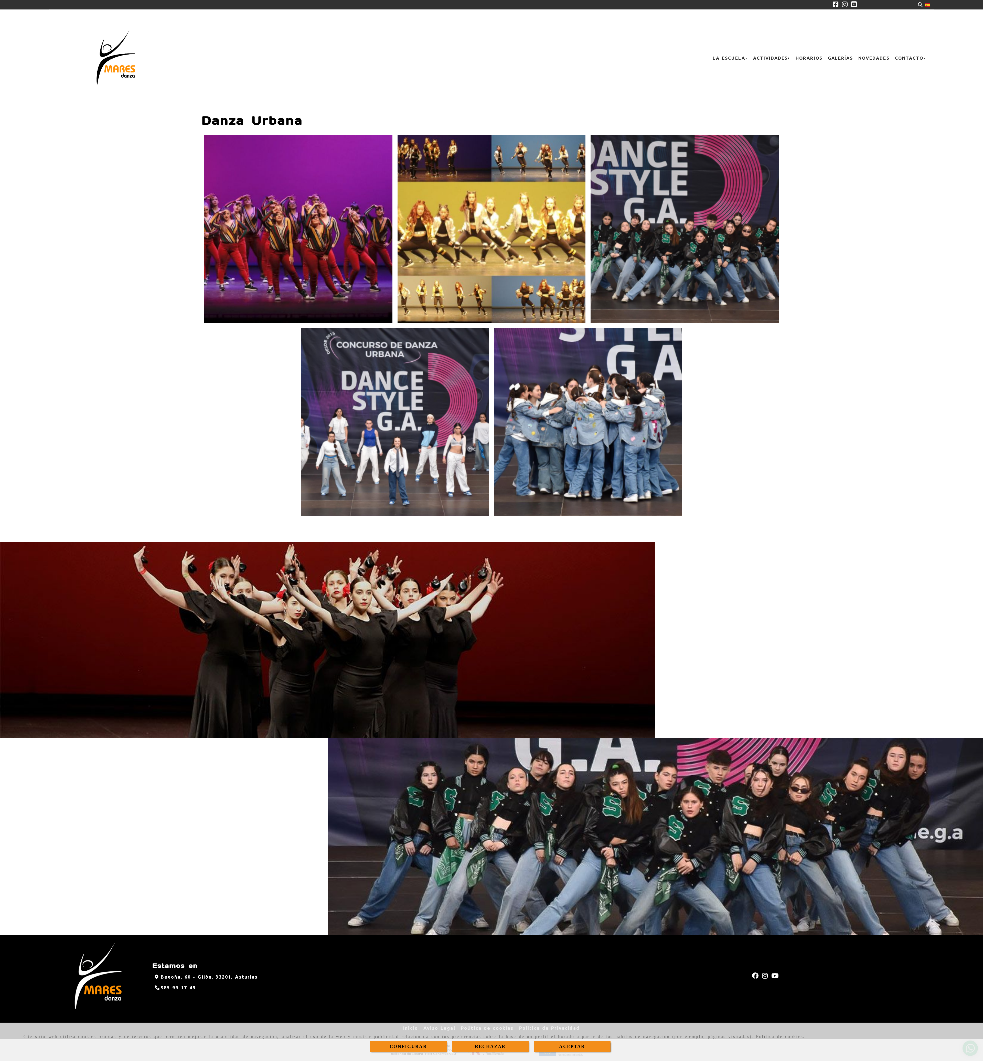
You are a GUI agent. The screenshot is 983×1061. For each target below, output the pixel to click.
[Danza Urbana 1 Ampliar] (685, 229)
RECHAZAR (490, 1046)
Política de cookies (779, 1036)
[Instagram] (844, 4)
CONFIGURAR (408, 1046)
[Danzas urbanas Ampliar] (298, 229)
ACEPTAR (572, 1046)
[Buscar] (920, 4)
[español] (927, 4)
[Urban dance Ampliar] (492, 229)
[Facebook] (835, 4)
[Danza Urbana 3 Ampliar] (588, 422)
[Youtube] (854, 4)
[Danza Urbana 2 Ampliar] (395, 422)
